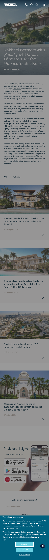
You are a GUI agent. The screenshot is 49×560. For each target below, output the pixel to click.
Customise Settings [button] (25, 555)
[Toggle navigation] (43, 4)
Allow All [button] (24, 550)
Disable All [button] (24, 544)
